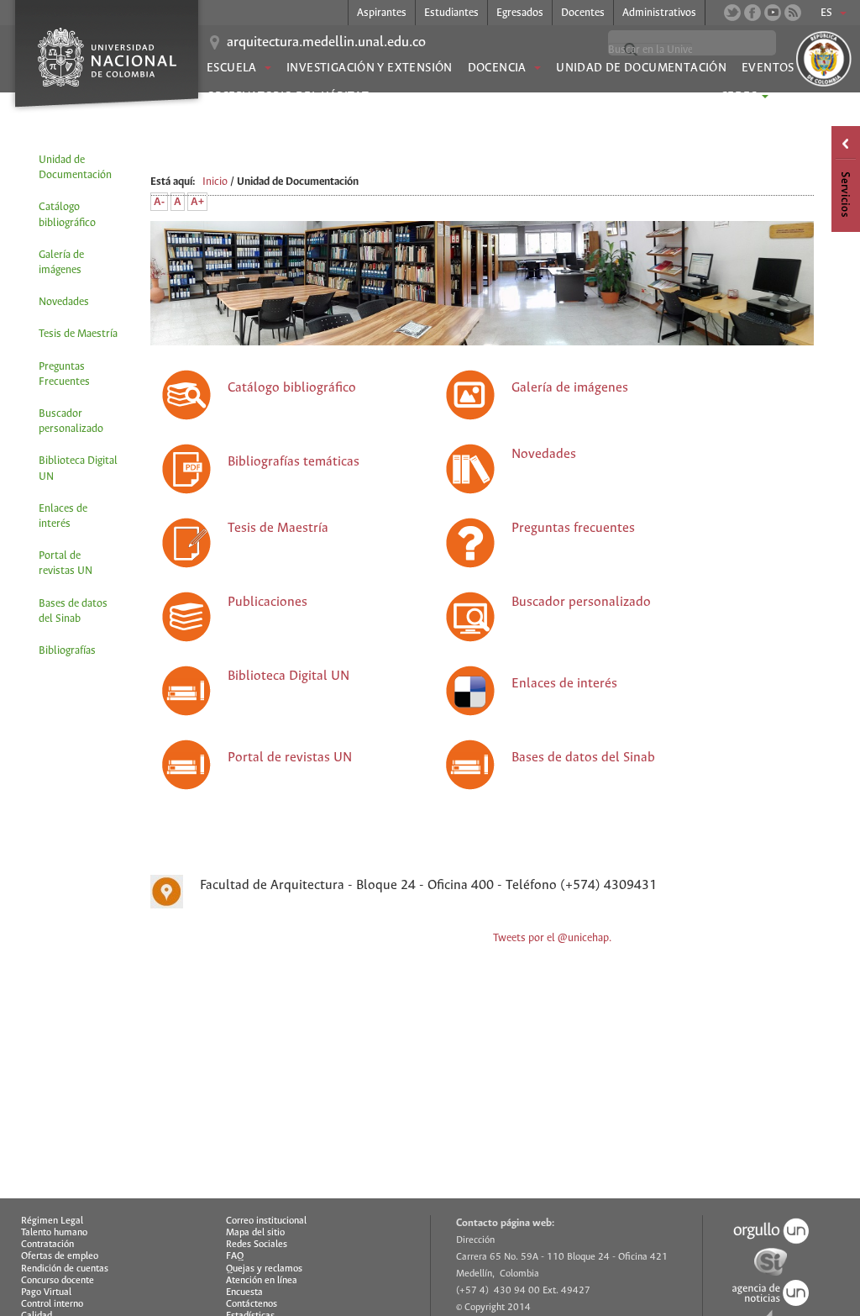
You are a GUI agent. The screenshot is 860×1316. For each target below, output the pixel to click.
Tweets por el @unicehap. (552, 938)
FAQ (235, 1256)
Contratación (47, 1245)
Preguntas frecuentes (573, 528)
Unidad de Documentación (641, 68)
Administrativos (659, 13)
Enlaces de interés (63, 516)
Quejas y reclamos (264, 1269)
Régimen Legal (52, 1221)
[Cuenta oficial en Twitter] (732, 12)
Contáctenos (251, 1304)
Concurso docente (57, 1281)
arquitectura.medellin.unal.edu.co (326, 42)
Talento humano (54, 1233)
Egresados (519, 13)
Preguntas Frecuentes (64, 374)
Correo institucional (266, 1221)
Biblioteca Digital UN (78, 468)
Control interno (52, 1304)
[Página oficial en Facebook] (752, 12)
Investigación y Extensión (369, 68)
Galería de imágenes (61, 262)
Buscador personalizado (71, 421)
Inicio (215, 182)
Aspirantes (381, 13)
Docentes (583, 13)
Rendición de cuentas (64, 1269)
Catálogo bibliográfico (67, 215)
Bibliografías (67, 651)
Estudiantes (451, 13)
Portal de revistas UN (65, 563)
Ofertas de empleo (59, 1256)
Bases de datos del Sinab (73, 611)
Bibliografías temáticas (293, 462)
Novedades (64, 302)
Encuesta (244, 1292)
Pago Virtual (46, 1292)
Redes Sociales (256, 1245)
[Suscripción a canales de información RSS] (792, 12)
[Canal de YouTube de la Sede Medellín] (772, 12)
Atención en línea (261, 1281)
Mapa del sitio (255, 1233)
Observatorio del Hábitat (288, 96)
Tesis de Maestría (78, 334)
